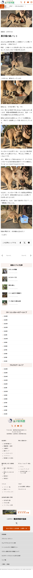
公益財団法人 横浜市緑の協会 (16, 519)
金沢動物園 (16, 420)
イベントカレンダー (9, 492)
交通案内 (6, 448)
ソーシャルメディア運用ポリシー (10, 547)
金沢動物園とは (7, 443)
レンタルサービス (8, 453)
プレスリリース (22, 489)
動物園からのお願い (9, 458)
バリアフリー (7, 455)
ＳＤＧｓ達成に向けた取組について (10, 551)
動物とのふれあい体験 (9, 472)
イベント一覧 (7, 487)
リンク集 (4, 560)
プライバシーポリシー (7, 538)
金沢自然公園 (7, 500)
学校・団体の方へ (22, 440)
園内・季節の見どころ (9, 468)
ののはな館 (6, 503)
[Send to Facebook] (20, 242)
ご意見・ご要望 (5, 564)
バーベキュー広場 (8, 505)
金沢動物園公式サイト (7, 2)
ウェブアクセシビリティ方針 (9, 543)
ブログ (19, 484)
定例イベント (7, 489)
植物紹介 (6, 478)
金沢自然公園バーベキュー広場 (25, 472)
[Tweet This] (24, 242)
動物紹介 (6, 476)
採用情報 (4, 534)
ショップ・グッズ (24, 469)
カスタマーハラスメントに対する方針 (11, 555)
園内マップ (6, 451)
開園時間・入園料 (8, 446)
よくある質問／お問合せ (24, 486)
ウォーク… (9, 255)
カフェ (22, 466)
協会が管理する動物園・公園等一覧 (16, 528)
